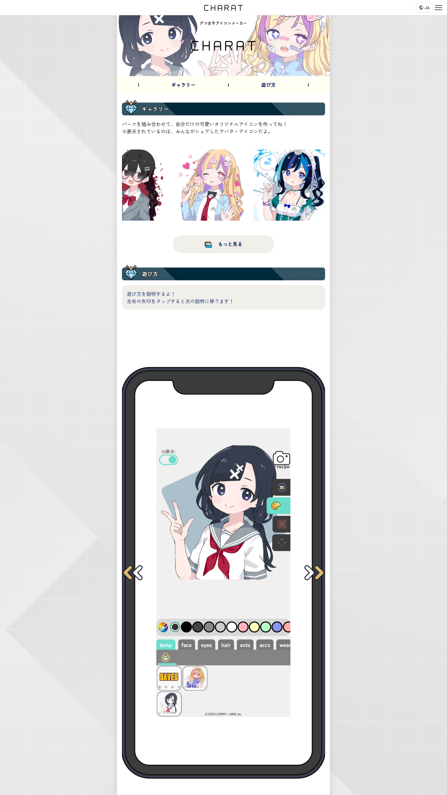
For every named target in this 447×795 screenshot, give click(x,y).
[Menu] (438, 7)
